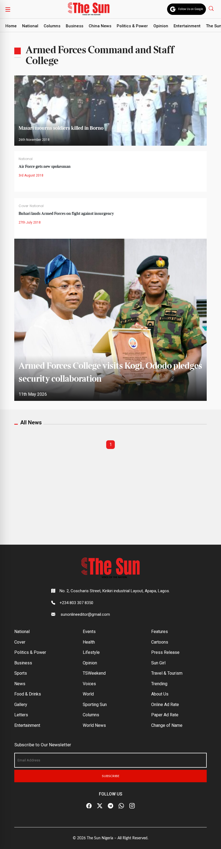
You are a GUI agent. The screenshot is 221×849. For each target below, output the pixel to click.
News (19, 683)
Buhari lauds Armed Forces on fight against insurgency (66, 214)
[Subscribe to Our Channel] (110, 806)
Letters (21, 714)
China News (100, 26)
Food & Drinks (27, 694)
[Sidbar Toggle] (7, 9)
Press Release (165, 652)
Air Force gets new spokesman (45, 167)
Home (11, 26)
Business (74, 26)
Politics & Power (132, 26)
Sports (20, 673)
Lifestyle (91, 652)
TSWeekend (94, 673)
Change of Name (166, 725)
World (88, 694)
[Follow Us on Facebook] (89, 806)
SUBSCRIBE (110, 776)
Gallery (20, 704)
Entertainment (187, 26)
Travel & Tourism (166, 673)
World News (94, 725)
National (30, 26)
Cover (23, 206)
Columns (52, 26)
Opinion (160, 26)
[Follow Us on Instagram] (132, 806)
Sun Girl (158, 662)
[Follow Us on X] (99, 806)
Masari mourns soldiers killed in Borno (61, 128)
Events (89, 631)
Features (159, 631)
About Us (159, 694)
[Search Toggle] (211, 8)
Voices (89, 683)
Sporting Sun (95, 704)
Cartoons (159, 642)
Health (89, 642)
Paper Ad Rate (164, 714)
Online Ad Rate (165, 704)
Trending (159, 683)
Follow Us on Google (190, 9)
